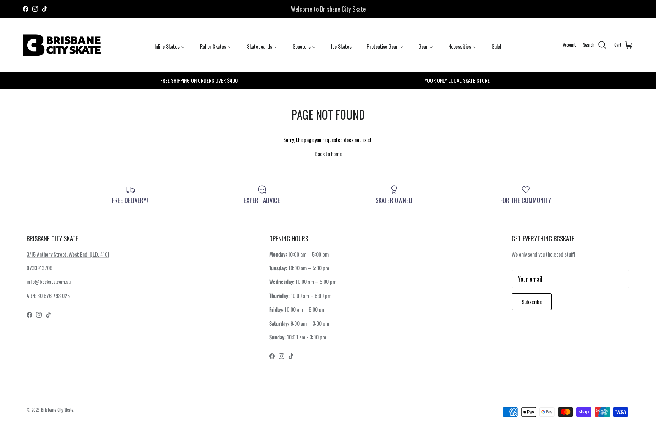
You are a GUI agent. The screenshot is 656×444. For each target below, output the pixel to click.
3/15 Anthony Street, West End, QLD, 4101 (68, 254)
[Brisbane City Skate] (62, 45)
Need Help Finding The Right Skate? (328, 12)
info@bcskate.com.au (49, 281)
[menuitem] (169, 45)
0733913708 (39, 268)
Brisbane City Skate (57, 410)
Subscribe (532, 301)
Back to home (328, 153)
